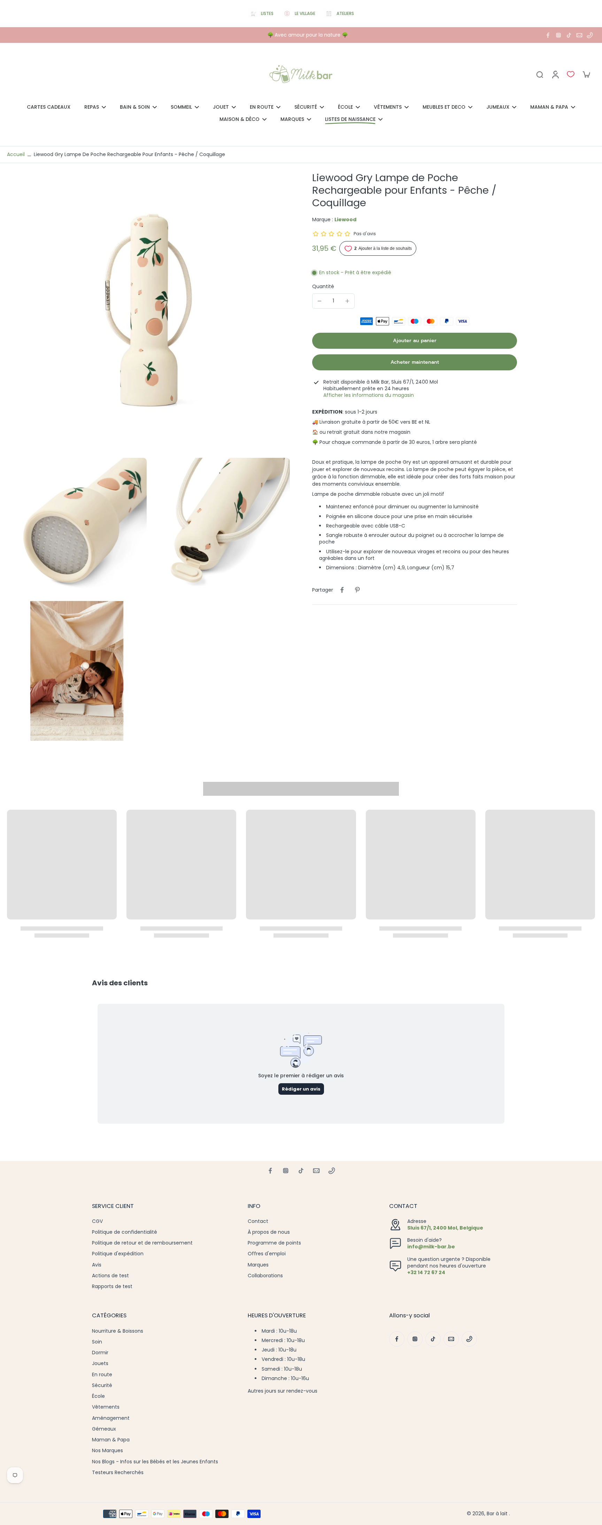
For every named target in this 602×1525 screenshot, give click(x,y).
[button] (414, 340)
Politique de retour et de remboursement (142, 1243)
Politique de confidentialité (124, 1232)
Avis (96, 1265)
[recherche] (539, 74)
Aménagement (111, 1418)
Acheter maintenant (415, 361)
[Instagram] (558, 35)
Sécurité (102, 1385)
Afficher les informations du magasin (368, 395)
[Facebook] (548, 35)
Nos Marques (107, 1450)
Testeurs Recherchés (118, 1472)
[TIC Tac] (569, 35)
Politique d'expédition (118, 1253)
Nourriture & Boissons (117, 1331)
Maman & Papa (111, 1440)
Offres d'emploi (267, 1253)
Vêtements (105, 1407)
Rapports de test (112, 1286)
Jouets (100, 1363)
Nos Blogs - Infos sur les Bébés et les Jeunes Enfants (155, 1461)
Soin (97, 1342)
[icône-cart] (586, 74)
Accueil (16, 154)
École (98, 1396)
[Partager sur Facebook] (342, 590)
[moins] (319, 301)
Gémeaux (104, 1429)
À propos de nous (269, 1232)
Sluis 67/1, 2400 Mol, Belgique (445, 1227)
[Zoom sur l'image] (148, 312)
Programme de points (274, 1243)
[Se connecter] (555, 74)
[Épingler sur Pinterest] (357, 590)
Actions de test (110, 1275)
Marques (258, 1265)
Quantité (323, 286)
